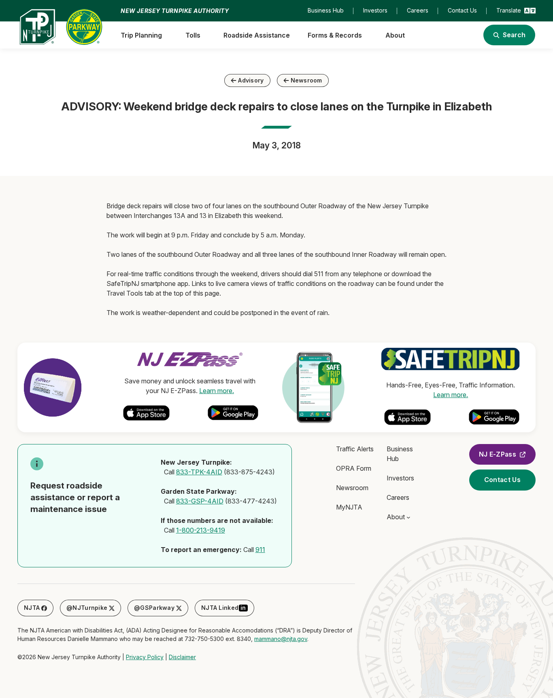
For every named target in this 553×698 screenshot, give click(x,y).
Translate (508, 10)
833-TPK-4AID (199, 472)
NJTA (32, 607)
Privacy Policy (145, 657)
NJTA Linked (223, 607)
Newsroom (306, 80)
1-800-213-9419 (200, 530)
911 (260, 550)
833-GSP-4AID (199, 501)
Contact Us (502, 480)
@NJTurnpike (86, 607)
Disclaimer (182, 657)
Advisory (251, 80)
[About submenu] (408, 517)
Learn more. (216, 391)
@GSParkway (154, 607)
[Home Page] (60, 26)
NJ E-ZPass (497, 454)
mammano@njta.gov (280, 638)
